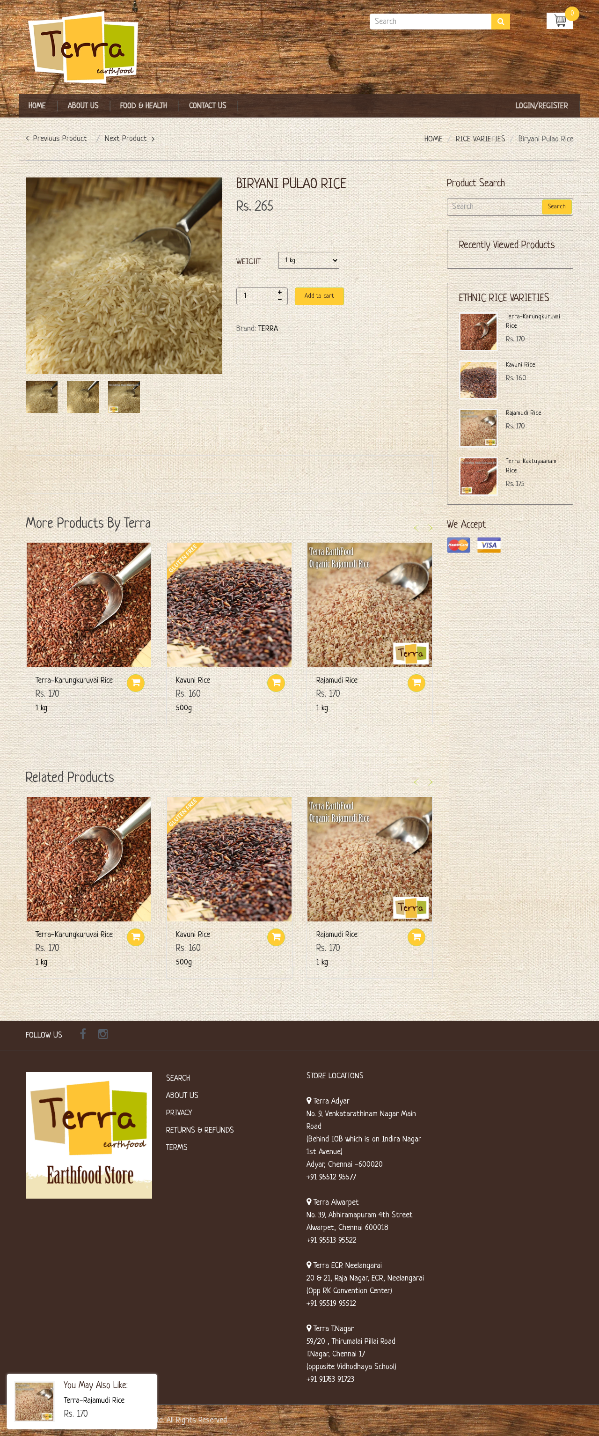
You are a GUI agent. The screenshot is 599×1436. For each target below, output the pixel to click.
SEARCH (178, 1078)
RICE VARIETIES (480, 139)
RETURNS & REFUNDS (200, 1130)
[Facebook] (83, 1036)
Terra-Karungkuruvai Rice (74, 680)
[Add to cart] (136, 683)
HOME (433, 139)
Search (557, 206)
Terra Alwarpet (335, 1202)
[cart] (560, 20)
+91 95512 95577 (331, 1177)
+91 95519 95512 (331, 1303)
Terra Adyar (330, 1101)
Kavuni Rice (193, 680)
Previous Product (60, 138)
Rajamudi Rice (337, 680)
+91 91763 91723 (330, 1379)
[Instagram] (103, 1036)
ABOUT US (182, 1095)
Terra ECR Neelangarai (346, 1265)
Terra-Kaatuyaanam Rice (531, 466)
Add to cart (319, 296)
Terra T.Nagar (332, 1329)
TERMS (177, 1147)
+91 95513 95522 (332, 1240)
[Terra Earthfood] (89, 48)
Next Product (126, 138)
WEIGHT (248, 262)
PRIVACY (179, 1113)
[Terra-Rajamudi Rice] (34, 1401)
